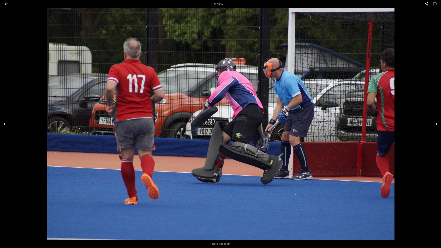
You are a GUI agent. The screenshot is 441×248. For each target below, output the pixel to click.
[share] (426, 4)
